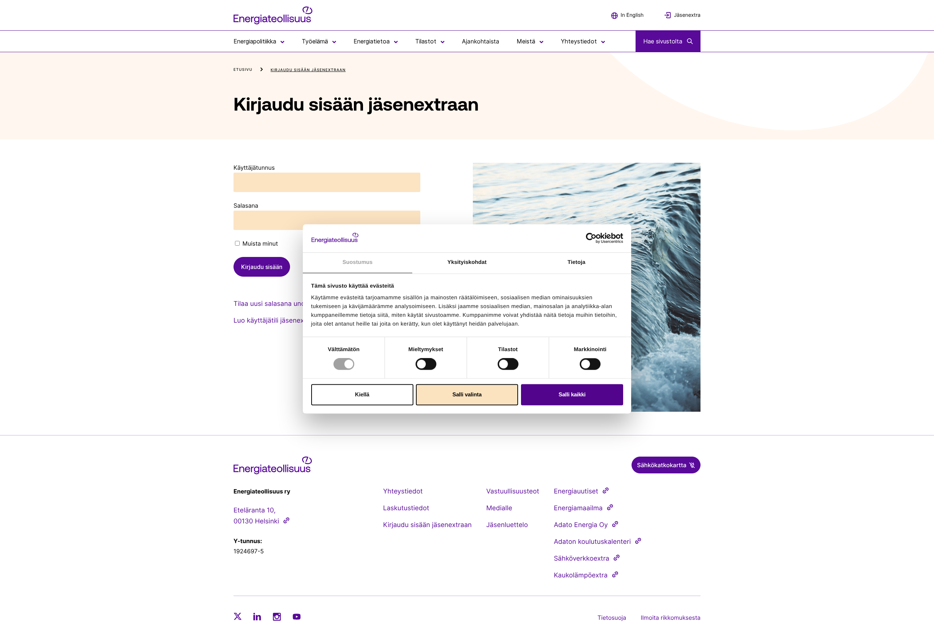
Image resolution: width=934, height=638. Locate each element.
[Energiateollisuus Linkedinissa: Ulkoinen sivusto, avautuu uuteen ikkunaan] (257, 616)
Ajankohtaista (480, 41)
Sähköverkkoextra (581, 558)
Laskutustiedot (406, 508)
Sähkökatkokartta (661, 465)
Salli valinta (467, 394)
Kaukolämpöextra (581, 575)
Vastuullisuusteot (512, 491)
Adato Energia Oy (581, 525)
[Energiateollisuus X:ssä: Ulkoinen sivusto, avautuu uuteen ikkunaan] (238, 616)
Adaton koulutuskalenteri (592, 542)
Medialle (499, 508)
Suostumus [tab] (358, 262)
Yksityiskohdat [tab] (466, 262)
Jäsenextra (687, 15)
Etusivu (243, 70)
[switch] (426, 364)
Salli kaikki (572, 394)
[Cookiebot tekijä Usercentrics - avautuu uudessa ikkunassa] (591, 238)
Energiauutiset (576, 491)
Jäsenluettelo (507, 525)
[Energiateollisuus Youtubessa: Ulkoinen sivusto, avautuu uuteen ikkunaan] (297, 617)
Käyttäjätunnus (254, 167)
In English (632, 15)
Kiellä (362, 394)
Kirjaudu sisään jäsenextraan (427, 525)
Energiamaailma (578, 508)
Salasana (246, 205)
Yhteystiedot (402, 491)
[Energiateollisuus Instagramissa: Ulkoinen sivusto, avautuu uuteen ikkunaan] (277, 616)
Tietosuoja (612, 617)
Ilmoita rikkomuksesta (670, 617)
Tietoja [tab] (577, 262)
